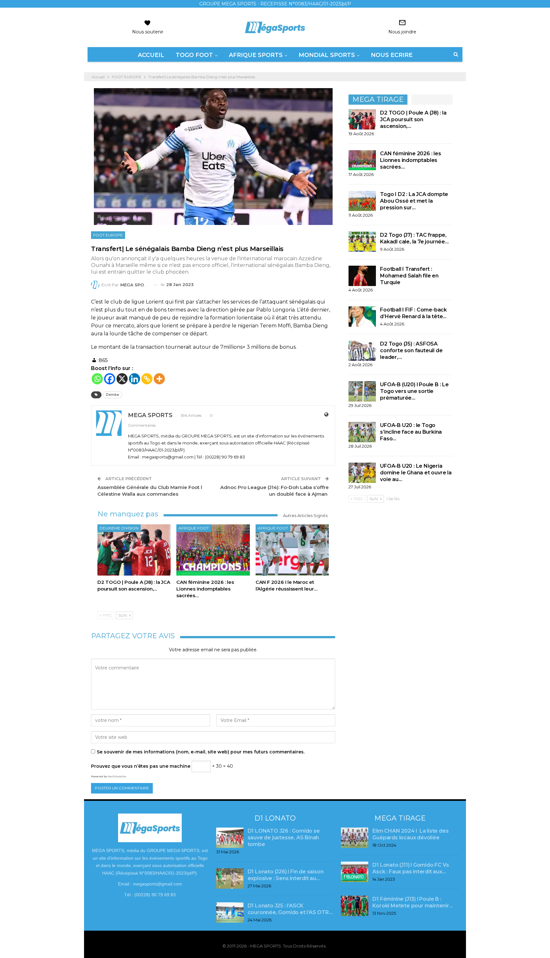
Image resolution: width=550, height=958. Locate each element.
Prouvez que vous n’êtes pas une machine (140, 766)
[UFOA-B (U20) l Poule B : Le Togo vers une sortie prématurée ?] (362, 391)
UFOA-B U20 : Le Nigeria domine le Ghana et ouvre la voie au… (416, 472)
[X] (122, 378)
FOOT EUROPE (108, 235)
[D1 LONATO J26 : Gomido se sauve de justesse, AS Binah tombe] (229, 838)
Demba (112, 395)
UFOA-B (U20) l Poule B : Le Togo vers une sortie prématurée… (414, 391)
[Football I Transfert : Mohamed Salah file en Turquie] (362, 276)
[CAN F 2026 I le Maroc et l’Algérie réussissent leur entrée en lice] (292, 550)
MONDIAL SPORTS (327, 55)
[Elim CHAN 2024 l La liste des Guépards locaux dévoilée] (354, 838)
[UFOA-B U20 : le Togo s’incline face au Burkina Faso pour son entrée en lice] (362, 432)
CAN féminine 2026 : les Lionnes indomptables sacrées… (410, 160)
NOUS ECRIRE (391, 55)
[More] (159, 378)
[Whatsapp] (97, 378)
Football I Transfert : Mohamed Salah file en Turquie (409, 275)
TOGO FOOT (194, 55)
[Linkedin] (134, 378)
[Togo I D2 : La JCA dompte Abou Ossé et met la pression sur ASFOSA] (362, 201)
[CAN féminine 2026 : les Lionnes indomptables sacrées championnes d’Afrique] (213, 550)
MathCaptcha (117, 776)
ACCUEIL (151, 55)
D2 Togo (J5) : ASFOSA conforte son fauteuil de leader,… (411, 350)
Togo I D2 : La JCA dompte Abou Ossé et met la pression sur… (414, 201)
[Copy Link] (146, 378)
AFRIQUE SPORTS (256, 55)
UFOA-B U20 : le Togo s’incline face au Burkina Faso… (411, 432)
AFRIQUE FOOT (194, 528)
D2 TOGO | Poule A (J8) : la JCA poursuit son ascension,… (413, 119)
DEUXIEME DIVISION (119, 528)
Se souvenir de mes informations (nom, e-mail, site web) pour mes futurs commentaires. (201, 752)
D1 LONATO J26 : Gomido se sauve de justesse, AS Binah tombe (284, 837)
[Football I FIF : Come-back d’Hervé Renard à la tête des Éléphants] (362, 316)
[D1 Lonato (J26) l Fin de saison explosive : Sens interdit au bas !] (229, 878)
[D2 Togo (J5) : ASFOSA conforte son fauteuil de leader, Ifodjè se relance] (362, 350)
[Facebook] (109, 378)
